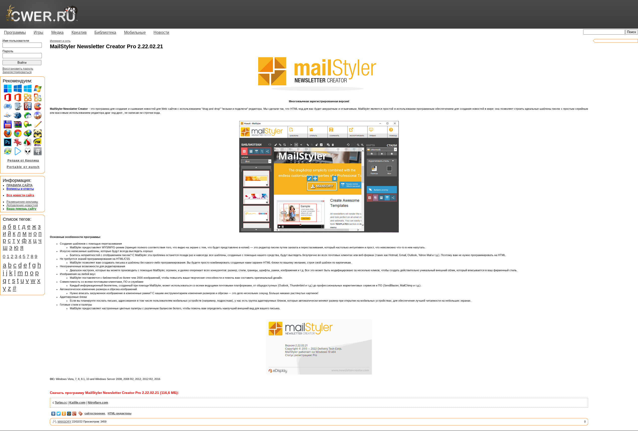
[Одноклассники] (64, 413)
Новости (161, 32)
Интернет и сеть (60, 40)
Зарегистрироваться (17, 72)
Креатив (79, 32)
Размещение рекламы (22, 202)
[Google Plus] (74, 413)
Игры (38, 32)
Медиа (57, 32)
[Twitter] (58, 413)
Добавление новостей (22, 205)
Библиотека (105, 32)
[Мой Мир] (69, 413)
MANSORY (64, 421)
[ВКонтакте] (53, 413)
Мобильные (135, 32)
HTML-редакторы (119, 413)
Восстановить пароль (17, 68)
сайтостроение (94, 413)
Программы (15, 32)
